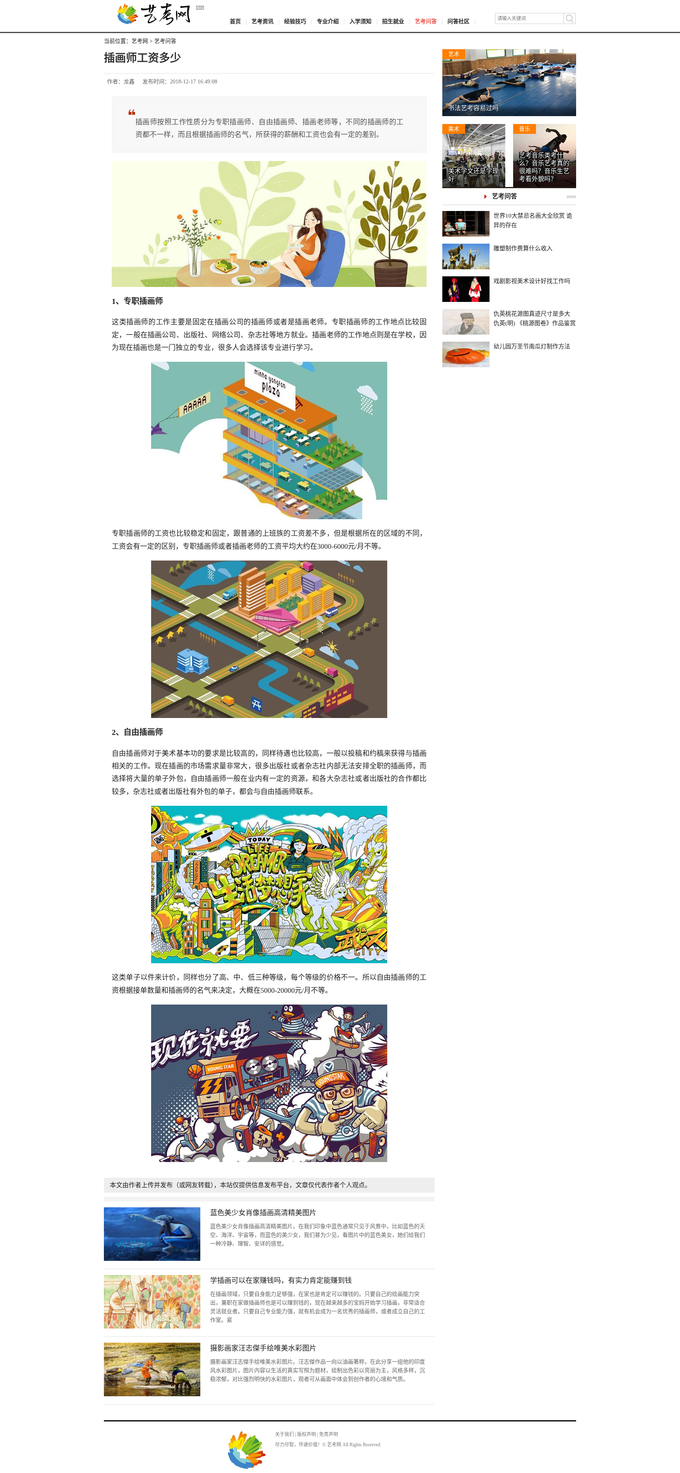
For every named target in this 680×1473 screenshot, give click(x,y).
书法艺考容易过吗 (473, 108)
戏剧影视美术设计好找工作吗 (531, 281)
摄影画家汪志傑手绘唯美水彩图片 (263, 1348)
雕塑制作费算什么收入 (522, 248)
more (571, 196)
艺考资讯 (262, 21)
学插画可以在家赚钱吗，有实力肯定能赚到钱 (281, 1280)
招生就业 (393, 21)
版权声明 (306, 1434)
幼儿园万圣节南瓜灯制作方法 (531, 346)
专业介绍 (328, 21)
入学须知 (360, 21)
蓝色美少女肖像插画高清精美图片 (263, 1213)
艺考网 (139, 41)
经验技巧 (295, 21)
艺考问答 (426, 21)
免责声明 (328, 1434)
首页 (235, 21)
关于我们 (284, 1434)
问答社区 (458, 21)
